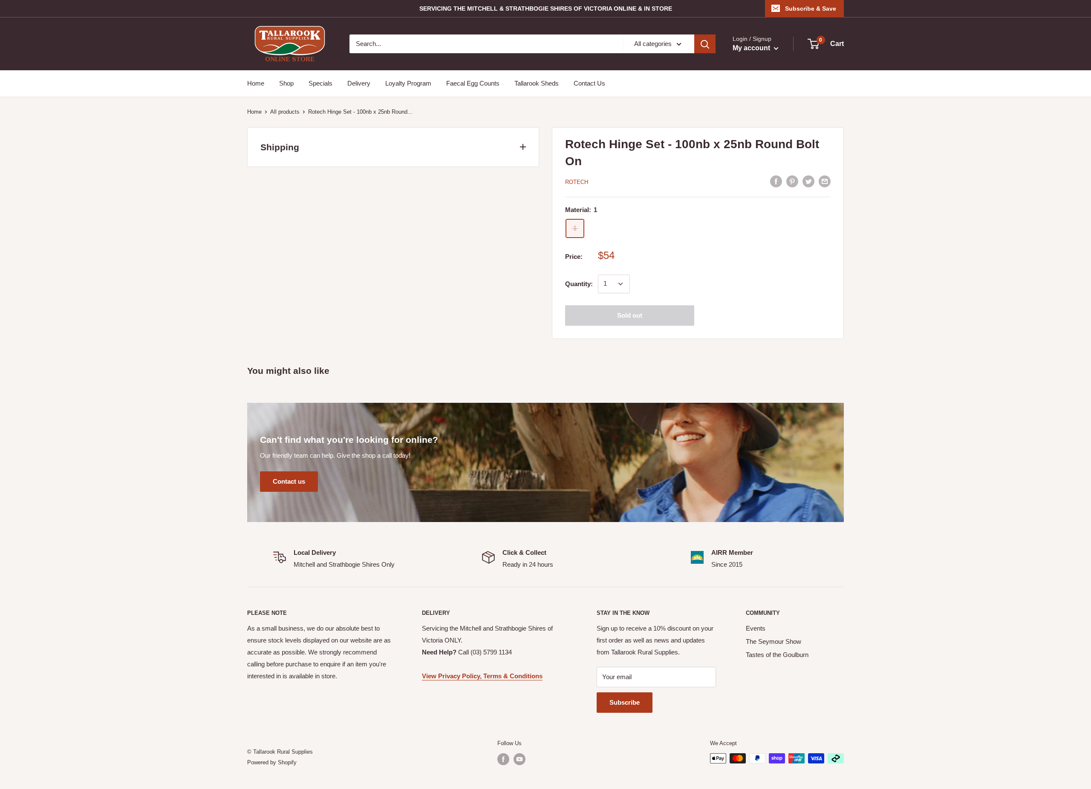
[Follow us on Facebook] (503, 759)
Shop (286, 83)
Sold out (629, 315)
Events (755, 628)
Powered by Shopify (272, 762)
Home (255, 83)
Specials (320, 83)
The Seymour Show (773, 641)
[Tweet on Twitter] (808, 181)
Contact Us (589, 83)
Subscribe (624, 702)
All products (285, 112)
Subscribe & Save (810, 8)
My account (752, 48)
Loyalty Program (408, 83)
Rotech (576, 182)
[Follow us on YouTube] (519, 759)
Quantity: (579, 283)
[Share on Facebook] (776, 181)
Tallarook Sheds (536, 83)
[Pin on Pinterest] (792, 181)
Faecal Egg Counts (472, 83)
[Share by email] (825, 181)
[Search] (705, 43)
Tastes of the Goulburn (777, 654)
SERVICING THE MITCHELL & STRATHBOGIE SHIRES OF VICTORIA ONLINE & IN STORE (545, 8)
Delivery (358, 83)
